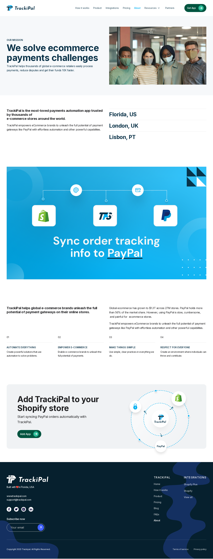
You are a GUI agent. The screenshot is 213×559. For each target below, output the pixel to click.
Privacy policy (200, 549)
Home (157, 484)
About (137, 8)
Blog (156, 508)
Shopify (188, 490)
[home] (21, 8)
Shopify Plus (191, 484)
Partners (169, 8)
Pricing (126, 8)
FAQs (156, 514)
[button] (152, 8)
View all (188, 497)
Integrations (112, 8)
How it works (82, 8)
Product (97, 8)
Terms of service (180, 549)
